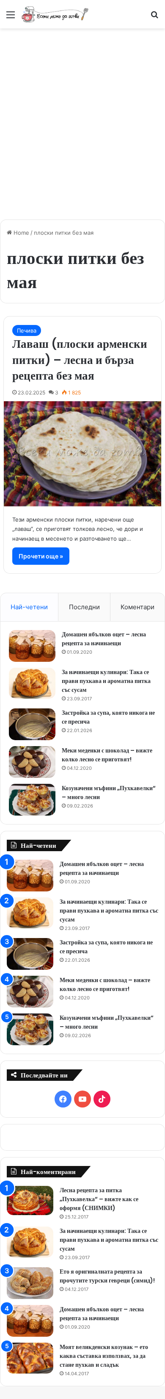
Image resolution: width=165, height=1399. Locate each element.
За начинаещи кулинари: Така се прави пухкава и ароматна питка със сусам (106, 681)
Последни (84, 607)
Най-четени (29, 607)
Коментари (137, 607)
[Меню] (10, 17)
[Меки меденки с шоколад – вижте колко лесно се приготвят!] (32, 762)
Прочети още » (41, 556)
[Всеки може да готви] (55, 14)
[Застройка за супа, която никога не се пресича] (32, 724)
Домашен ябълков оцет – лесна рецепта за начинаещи (104, 638)
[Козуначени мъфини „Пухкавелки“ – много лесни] (32, 800)
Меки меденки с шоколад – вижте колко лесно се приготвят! (107, 754)
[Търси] (154, 17)
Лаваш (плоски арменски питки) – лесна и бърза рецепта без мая (79, 360)
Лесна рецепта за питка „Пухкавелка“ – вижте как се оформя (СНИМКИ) (99, 1199)
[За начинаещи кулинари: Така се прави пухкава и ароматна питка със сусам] (32, 683)
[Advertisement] (82, 119)
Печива (26, 330)
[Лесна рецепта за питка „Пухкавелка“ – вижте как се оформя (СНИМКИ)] (30, 1200)
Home (20, 232)
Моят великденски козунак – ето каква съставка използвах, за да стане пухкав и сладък (104, 1356)
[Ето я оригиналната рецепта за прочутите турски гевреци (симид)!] (30, 1283)
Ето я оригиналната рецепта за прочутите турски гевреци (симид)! (107, 1276)
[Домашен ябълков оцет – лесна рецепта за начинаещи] (32, 646)
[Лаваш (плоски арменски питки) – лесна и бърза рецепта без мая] (82, 453)
